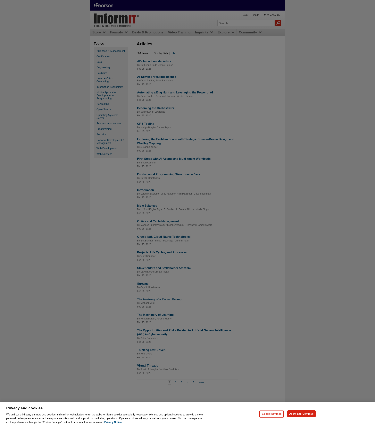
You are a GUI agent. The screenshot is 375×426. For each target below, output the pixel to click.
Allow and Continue (301, 413)
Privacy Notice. (113, 422)
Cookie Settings (271, 413)
